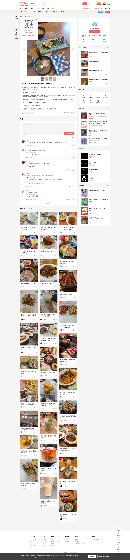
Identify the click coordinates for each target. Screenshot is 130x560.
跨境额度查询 (105, 103)
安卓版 (76, 539)
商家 (32, 8)
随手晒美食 (31, 113)
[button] (33, 4)
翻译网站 (83, 103)
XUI (26, 148)
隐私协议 (32, 541)
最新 (26, 12)
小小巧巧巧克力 (28, 173)
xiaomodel (27, 190)
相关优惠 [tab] (30, 209)
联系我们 (43, 541)
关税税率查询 (105, 97)
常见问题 (43, 539)
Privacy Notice (38, 557)
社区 (21, 12)
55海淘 (24, 4)
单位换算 (91, 97)
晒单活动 (63, 12)
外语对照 (98, 103)
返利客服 (43, 543)
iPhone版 (77, 541)
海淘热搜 (67, 541)
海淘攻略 (33, 12)
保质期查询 (90, 103)
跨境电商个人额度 (55, 541)
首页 (21, 16)
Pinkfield (27, 140)
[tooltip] (29, 28)
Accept (92, 556)
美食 (24, 113)
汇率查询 (98, 97)
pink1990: (31, 152)
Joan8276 (27, 161)
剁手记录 (40, 12)
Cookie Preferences (103, 556)
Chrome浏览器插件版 (80, 543)
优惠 (26, 8)
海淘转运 (55, 12)
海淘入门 (67, 539)
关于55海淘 (33, 539)
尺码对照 (83, 97)
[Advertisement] (94, 237)
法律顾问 (43, 545)
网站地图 (32, 545)
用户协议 (32, 543)
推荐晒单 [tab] (22, 209)
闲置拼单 (48, 12)
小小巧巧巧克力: (32, 177)
